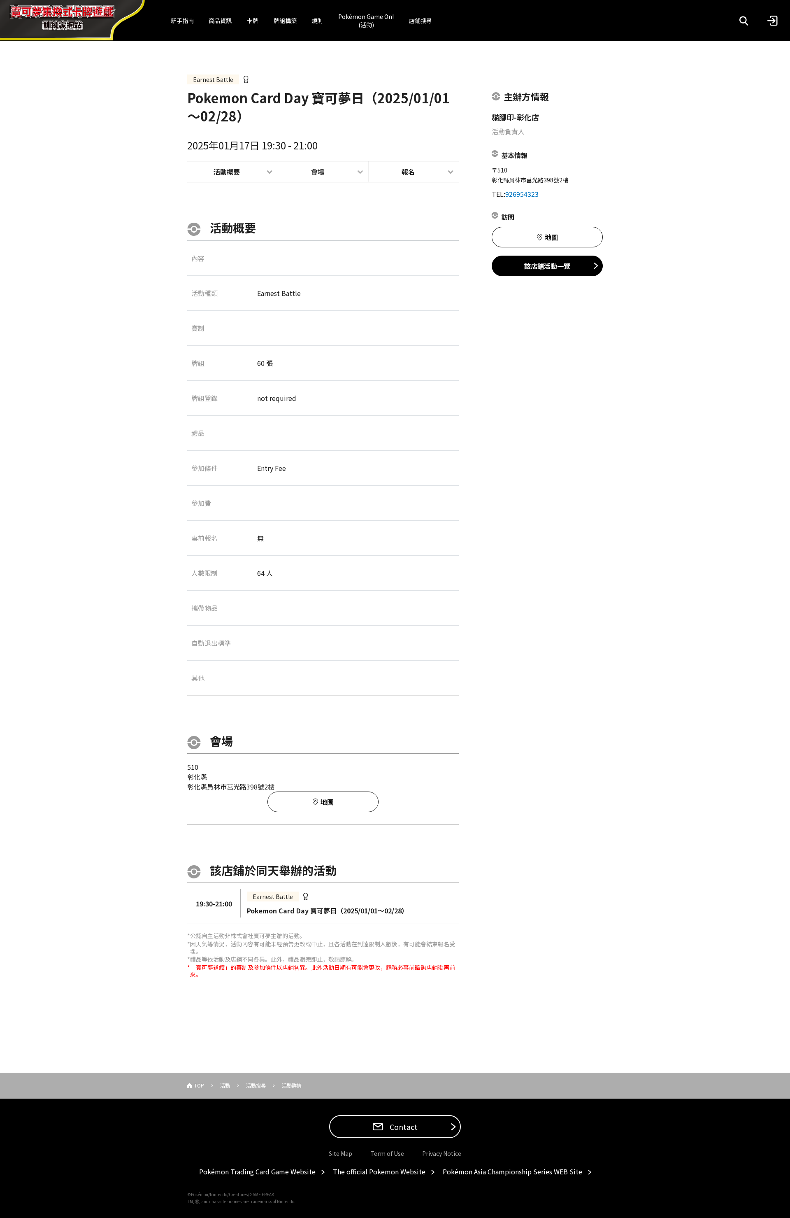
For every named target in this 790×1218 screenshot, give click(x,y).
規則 (317, 20)
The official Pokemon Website (379, 1171)
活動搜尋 (256, 1085)
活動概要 (227, 172)
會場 (317, 172)
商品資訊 (220, 20)
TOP (199, 1085)
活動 (225, 1085)
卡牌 (252, 20)
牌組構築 (285, 20)
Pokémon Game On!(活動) (366, 20)
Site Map (340, 1153)
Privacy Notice (441, 1153)
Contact (403, 1126)
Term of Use (387, 1153)
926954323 (522, 194)
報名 (408, 172)
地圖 (327, 802)
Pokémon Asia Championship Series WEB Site (512, 1171)
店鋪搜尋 (420, 20)
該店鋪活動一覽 (547, 266)
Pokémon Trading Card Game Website (257, 1171)
